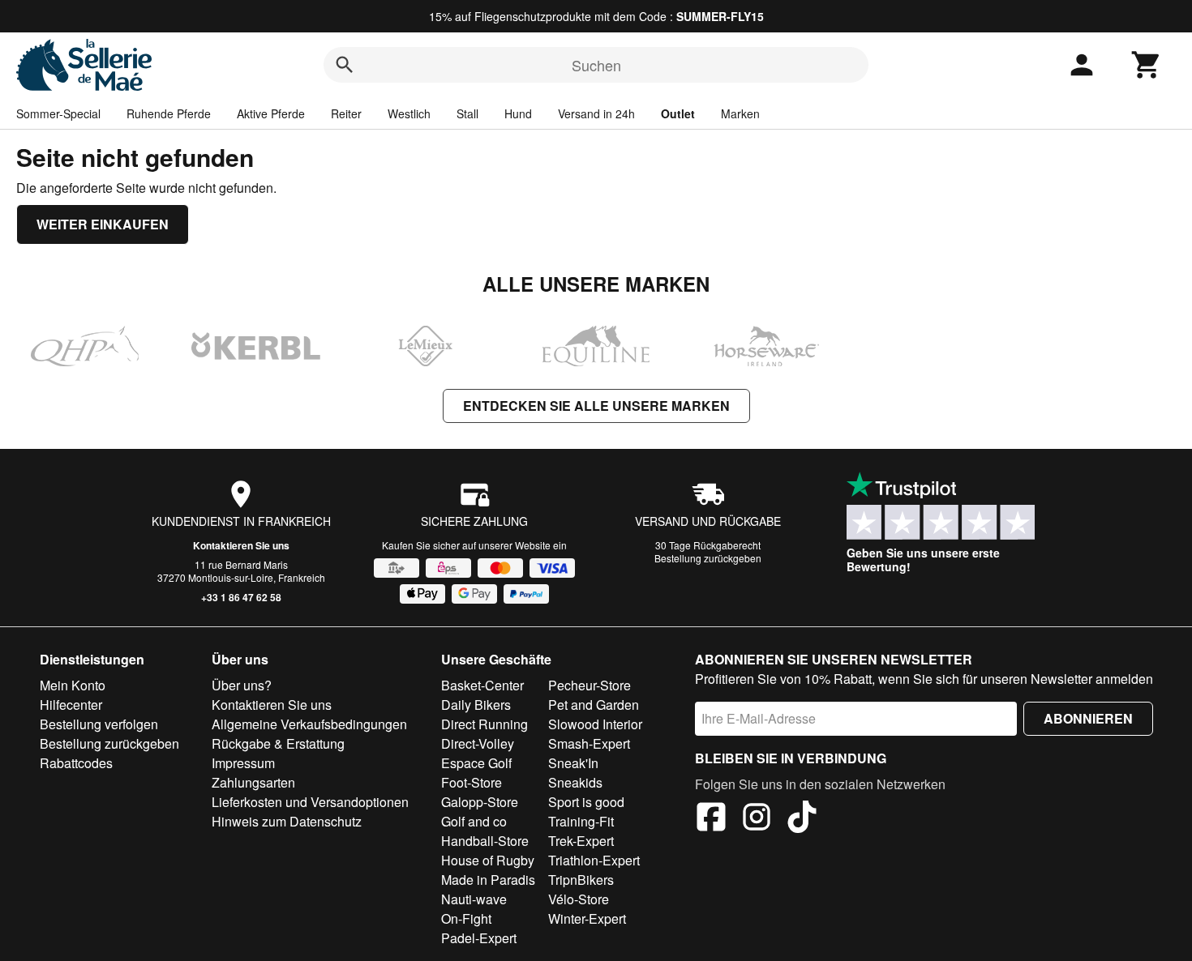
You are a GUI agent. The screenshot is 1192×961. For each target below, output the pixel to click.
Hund (518, 113)
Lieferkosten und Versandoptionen (310, 801)
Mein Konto (72, 685)
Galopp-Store (479, 801)
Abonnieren (1088, 718)
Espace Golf (476, 763)
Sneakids (575, 782)
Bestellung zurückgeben (707, 558)
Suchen (596, 64)
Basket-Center (482, 685)
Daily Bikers (476, 704)
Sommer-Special (58, 113)
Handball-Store (485, 840)
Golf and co (474, 821)
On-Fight (466, 918)
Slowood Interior (595, 724)
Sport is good (586, 801)
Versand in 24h (596, 113)
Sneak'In (573, 763)
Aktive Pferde (271, 113)
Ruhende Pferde (168, 113)
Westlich (409, 113)
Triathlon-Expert (594, 860)
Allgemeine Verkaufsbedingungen (309, 724)
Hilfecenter (71, 704)
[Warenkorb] (1146, 65)
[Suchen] (344, 65)
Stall (467, 113)
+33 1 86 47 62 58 (241, 597)
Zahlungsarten (253, 782)
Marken (740, 113)
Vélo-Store (578, 899)
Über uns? (242, 685)
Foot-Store (471, 782)
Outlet (678, 113)
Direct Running (484, 724)
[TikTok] (802, 819)
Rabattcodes (76, 763)
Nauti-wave (474, 899)
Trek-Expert (581, 840)
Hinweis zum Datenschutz (287, 821)
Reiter (346, 113)
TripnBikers (581, 879)
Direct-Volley (477, 743)
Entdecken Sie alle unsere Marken (596, 405)
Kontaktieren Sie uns (241, 545)
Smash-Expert (589, 743)
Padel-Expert (479, 938)
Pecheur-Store (589, 685)
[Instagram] (756, 819)
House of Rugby (487, 860)
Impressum (243, 763)
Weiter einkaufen (102, 224)
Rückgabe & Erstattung (278, 743)
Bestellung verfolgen (99, 724)
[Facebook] (711, 819)
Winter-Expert (587, 918)
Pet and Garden (593, 704)
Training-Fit (581, 821)
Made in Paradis (488, 879)
